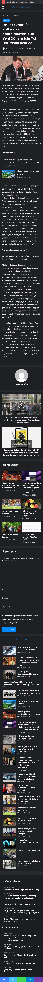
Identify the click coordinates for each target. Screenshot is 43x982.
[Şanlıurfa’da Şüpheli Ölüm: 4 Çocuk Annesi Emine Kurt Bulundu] (9, 777)
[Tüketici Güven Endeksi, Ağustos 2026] (31, 527)
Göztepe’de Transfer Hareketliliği (11, 512)
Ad (3, 589)
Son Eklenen (21, 640)
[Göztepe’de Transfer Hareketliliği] (11, 504)
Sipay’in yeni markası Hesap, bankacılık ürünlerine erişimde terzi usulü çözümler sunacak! (31, 487)
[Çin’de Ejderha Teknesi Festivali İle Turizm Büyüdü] (11, 476)
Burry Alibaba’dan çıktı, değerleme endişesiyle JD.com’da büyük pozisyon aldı (21, 683)
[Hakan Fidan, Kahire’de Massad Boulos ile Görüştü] (9, 832)
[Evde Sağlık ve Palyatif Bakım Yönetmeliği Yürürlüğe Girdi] (9, 749)
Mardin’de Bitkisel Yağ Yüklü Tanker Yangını (27, 648)
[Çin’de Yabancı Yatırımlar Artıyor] (8, 174)
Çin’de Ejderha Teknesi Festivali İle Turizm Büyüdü (10, 485)
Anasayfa (7, 15)
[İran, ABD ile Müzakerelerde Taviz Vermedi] (9, 788)
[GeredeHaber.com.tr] (21, 7)
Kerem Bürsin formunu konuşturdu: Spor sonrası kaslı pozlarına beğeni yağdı (28, 661)
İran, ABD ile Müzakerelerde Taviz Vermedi (26, 787)
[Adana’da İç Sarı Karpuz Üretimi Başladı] (31, 504)
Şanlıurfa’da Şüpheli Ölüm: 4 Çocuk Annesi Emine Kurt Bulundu (26, 776)
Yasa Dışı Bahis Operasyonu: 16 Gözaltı (20, 2)
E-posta (5, 598)
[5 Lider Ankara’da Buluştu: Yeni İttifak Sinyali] (9, 864)
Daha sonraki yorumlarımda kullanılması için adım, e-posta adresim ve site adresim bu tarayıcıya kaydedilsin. (20, 619)
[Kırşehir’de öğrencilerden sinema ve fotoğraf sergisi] (9, 694)
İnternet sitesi (7, 607)
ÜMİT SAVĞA (10, 49)
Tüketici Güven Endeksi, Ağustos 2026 (29, 537)
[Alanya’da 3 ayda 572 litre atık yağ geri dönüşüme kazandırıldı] (9, 799)
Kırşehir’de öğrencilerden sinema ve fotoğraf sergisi (28, 692)
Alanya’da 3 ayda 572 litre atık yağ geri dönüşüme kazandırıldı (28, 799)
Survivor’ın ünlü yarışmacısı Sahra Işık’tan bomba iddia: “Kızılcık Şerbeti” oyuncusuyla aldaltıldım (28, 763)
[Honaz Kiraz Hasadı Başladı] (11, 527)
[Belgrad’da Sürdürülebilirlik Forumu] (9, 843)
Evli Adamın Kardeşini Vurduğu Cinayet (26, 737)
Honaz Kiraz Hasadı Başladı (10, 536)
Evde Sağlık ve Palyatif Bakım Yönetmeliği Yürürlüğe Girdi (27, 749)
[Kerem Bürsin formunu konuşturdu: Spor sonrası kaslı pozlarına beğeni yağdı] (9, 661)
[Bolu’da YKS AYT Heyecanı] (9, 853)
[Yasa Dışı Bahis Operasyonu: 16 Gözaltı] (9, 674)
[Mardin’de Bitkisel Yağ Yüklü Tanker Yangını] (9, 650)
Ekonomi (16, 15)
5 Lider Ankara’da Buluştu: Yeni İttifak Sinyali (28, 862)
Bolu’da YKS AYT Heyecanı (28, 850)
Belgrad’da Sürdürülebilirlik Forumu (27, 841)
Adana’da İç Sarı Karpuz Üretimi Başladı (29, 513)
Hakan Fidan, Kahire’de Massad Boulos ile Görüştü (27, 831)
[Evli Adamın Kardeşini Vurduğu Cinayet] (9, 739)
